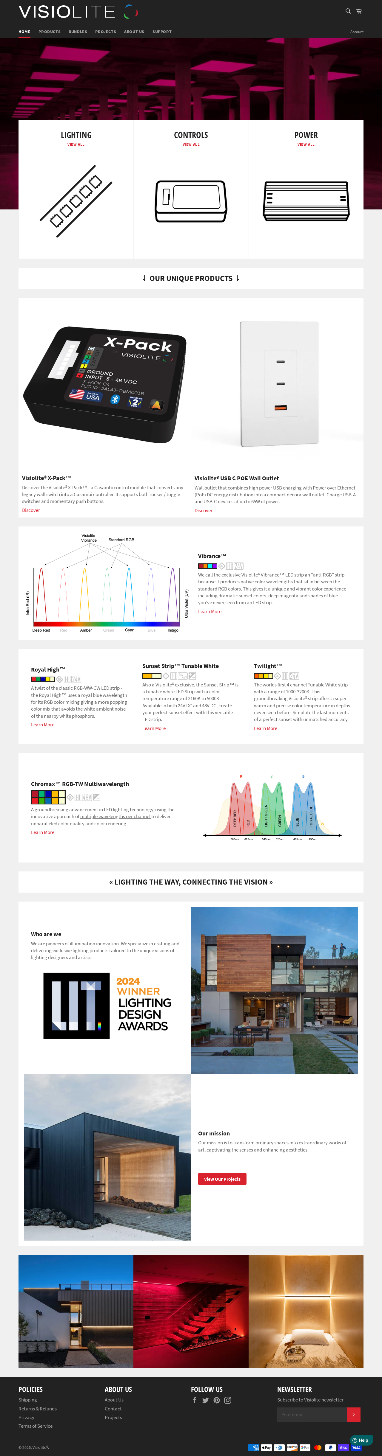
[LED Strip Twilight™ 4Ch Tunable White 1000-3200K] (276, 675)
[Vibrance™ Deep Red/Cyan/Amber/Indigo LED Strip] (221, 565)
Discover (31, 510)
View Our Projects (222, 1179)
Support (162, 31)
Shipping (28, 1399)
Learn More (209, 611)
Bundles (78, 31)
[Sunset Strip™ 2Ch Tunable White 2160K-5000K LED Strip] (169, 675)
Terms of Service (36, 1426)
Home (24, 31)
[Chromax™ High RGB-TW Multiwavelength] (65, 796)
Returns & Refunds (38, 1408)
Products (49, 31)
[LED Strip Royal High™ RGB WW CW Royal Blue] (56, 678)
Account (356, 31)
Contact (113, 1408)
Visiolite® (40, 1447)
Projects (105, 31)
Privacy (26, 1417)
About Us (134, 31)
